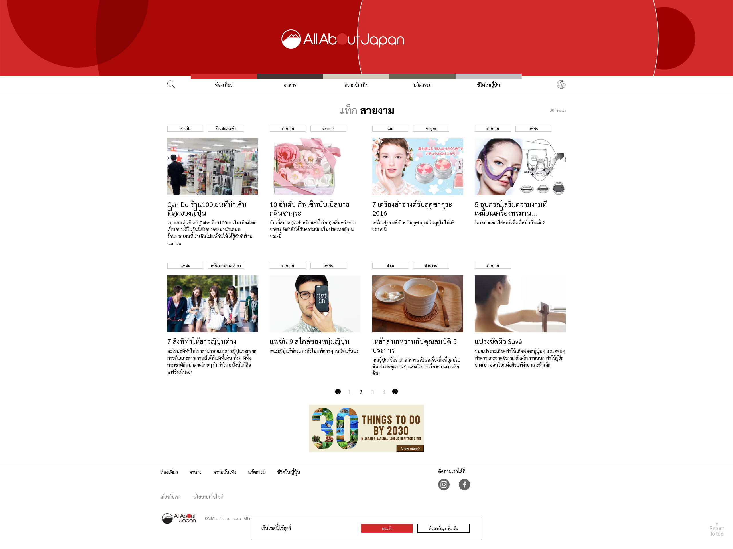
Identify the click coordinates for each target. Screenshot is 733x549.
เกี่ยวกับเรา (170, 497)
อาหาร (290, 85)
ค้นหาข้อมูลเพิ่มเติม (443, 528)
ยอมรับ (387, 528)
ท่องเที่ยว (223, 85)
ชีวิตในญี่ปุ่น (488, 85)
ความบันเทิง (356, 85)
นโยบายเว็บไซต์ (208, 497)
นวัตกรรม (422, 85)
